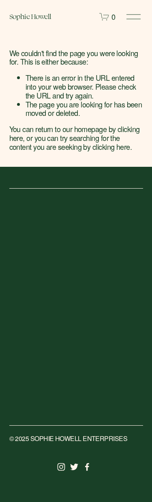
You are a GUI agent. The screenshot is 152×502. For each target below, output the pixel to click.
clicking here (111, 146)
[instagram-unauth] (61, 467)
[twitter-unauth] (74, 467)
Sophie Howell (30, 16)
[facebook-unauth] (87, 467)
